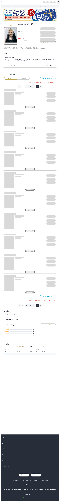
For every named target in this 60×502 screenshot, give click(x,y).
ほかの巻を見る (48, 42)
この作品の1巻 (11, 65)
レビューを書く (47, 324)
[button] (46, 480)
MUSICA (33, 6)
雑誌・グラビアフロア (12, 6)
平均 (12, 325)
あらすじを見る (31, 107)
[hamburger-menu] (58, 2)
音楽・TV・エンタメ (26, 6)
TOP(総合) (4, 6)
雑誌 (19, 6)
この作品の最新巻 (47, 65)
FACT (25, 31)
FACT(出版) (20, 31)
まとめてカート (48, 78)
